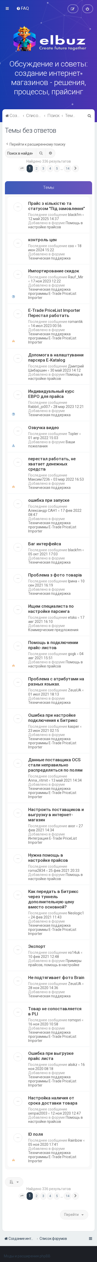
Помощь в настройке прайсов (55, 225)
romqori (74, 1020)
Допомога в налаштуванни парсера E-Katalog (56, 357)
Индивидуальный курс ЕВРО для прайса (51, 394)
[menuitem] (22, 8)
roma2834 (36, 870)
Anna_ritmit (38, 780)
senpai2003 (37, 1113)
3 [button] (43, 168)
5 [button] (57, 168)
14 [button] (67, 168)
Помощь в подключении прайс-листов (53, 645)
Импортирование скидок (53, 270)
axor (71, 826)
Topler (73, 434)
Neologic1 (76, 913)
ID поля (35, 1134)
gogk (72, 654)
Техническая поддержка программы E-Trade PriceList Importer (52, 293)
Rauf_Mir (75, 277)
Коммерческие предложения (53, 630)
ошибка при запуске (48, 500)
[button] (22, 168)
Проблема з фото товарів (55, 575)
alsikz (72, 1065)
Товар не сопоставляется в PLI (54, 1011)
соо (71, 246)
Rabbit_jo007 (39, 407)
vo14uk (74, 952)
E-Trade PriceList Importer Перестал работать (54, 313)
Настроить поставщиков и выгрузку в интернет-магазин (56, 814)
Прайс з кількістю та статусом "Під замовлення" (56, 206)
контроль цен (42, 239)
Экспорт (37, 946)
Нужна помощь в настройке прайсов (48, 858)
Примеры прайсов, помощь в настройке (54, 963)
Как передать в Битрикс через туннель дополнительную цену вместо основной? (53, 899)
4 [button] (50, 168)
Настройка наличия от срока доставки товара (52, 1100)
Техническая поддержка (49, 258)
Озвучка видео (43, 427)
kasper (73, 726)
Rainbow (75, 1140)
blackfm (74, 215)
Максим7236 (39, 479)
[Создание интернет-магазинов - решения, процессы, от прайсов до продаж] (48, 39)
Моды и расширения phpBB (27, 1256)
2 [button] (37, 168)
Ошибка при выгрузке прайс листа (50, 1056)
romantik (75, 322)
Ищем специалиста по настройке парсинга (51, 609)
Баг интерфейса (44, 543)
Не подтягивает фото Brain (56, 977)
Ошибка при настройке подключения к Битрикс (53, 718)
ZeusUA (74, 690)
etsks (72, 617)
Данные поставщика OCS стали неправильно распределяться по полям (55, 765)
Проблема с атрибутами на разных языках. (56, 681)
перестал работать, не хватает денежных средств (52, 464)
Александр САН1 (42, 510)
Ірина (72, 581)
